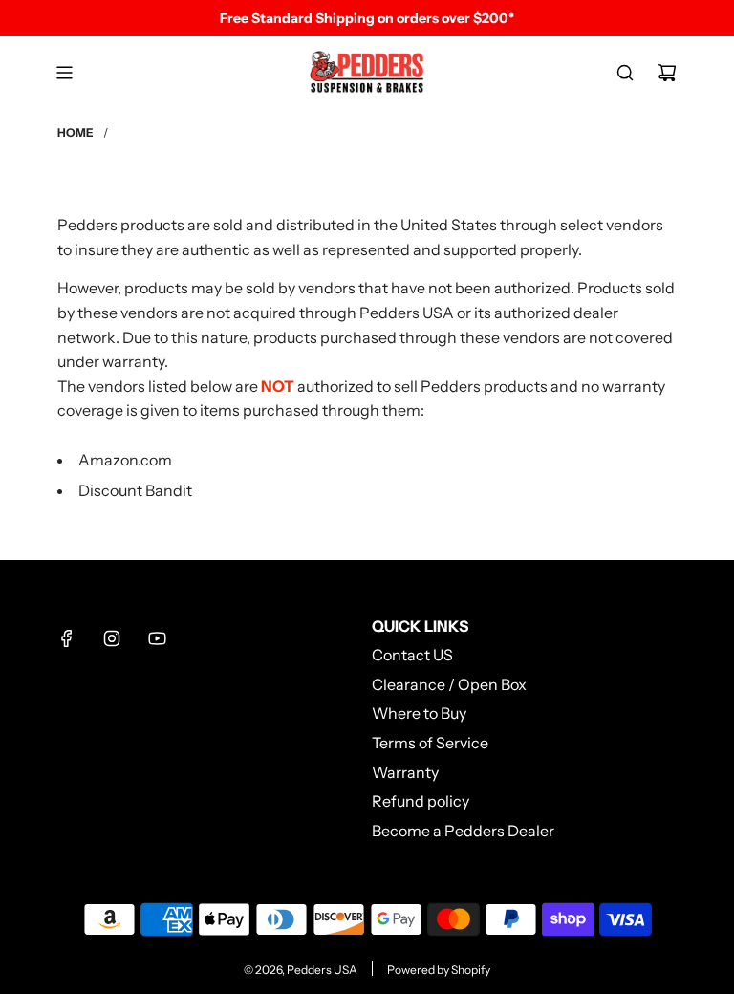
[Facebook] (67, 638)
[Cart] (667, 73)
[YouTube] (157, 638)
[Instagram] (112, 638)
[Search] (625, 73)
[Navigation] (64, 73)
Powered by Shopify (438, 969)
